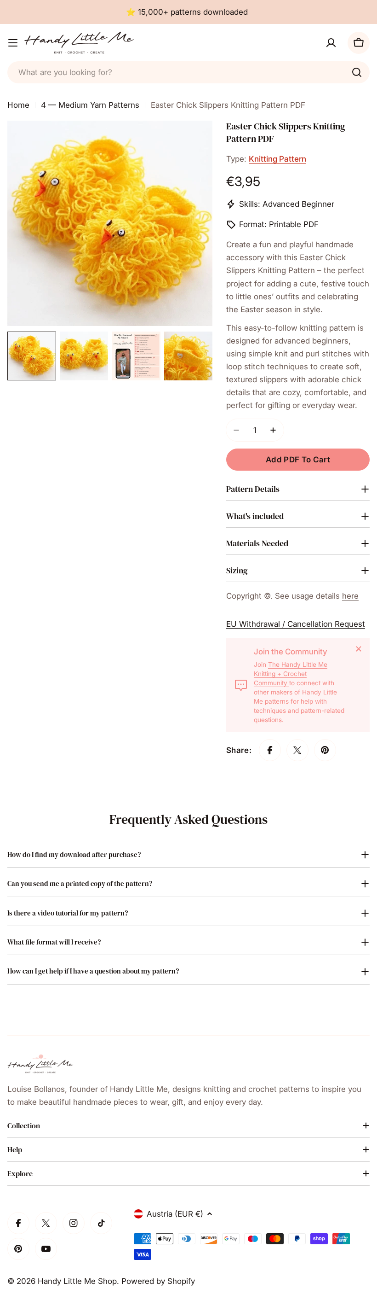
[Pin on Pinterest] (325, 750)
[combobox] (188, 72)
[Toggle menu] (12, 42)
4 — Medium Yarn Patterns (90, 105)
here (350, 596)
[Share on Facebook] (270, 750)
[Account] (331, 42)
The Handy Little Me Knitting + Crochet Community (290, 674)
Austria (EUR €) (175, 1214)
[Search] (356, 72)
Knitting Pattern (277, 158)
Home (18, 105)
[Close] (358, 649)
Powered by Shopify (158, 1281)
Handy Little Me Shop (77, 1281)
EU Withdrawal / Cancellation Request (295, 624)
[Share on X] (297, 750)
